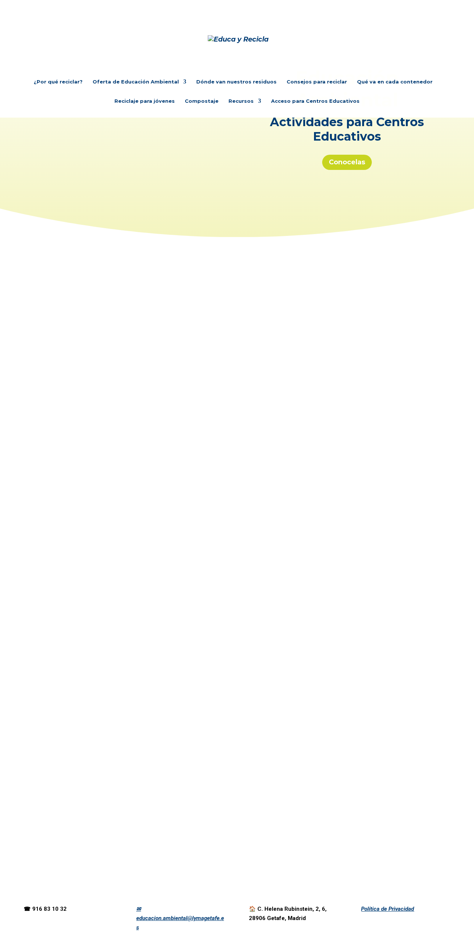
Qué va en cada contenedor (395, 82)
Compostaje (201, 101)
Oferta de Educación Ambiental (136, 82)
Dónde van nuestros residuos (236, 82)
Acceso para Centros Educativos (315, 101)
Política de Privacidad (387, 909)
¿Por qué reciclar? (58, 82)
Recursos (241, 101)
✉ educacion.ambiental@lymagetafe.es (180, 918)
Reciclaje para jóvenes (144, 101)
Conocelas (347, 162)
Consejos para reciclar (317, 82)
